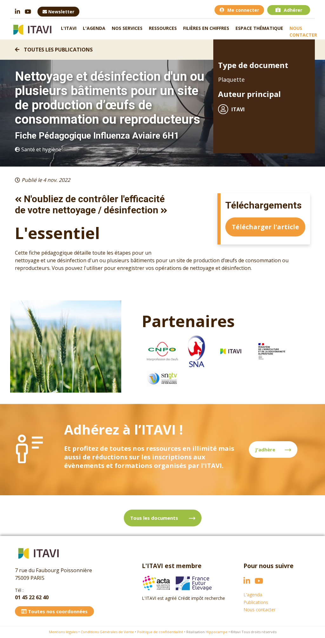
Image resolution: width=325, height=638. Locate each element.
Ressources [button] (163, 28)
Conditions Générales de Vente (107, 631)
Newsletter (60, 12)
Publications (255, 602)
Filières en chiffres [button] (206, 28)
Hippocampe (217, 631)
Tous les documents (154, 518)
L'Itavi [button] (68, 28)
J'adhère (265, 449)
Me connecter (243, 10)
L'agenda (94, 28)
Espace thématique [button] (259, 28)
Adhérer (293, 10)
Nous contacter (303, 31)
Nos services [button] (127, 28)
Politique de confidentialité (160, 631)
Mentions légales (63, 631)
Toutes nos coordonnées (57, 611)
